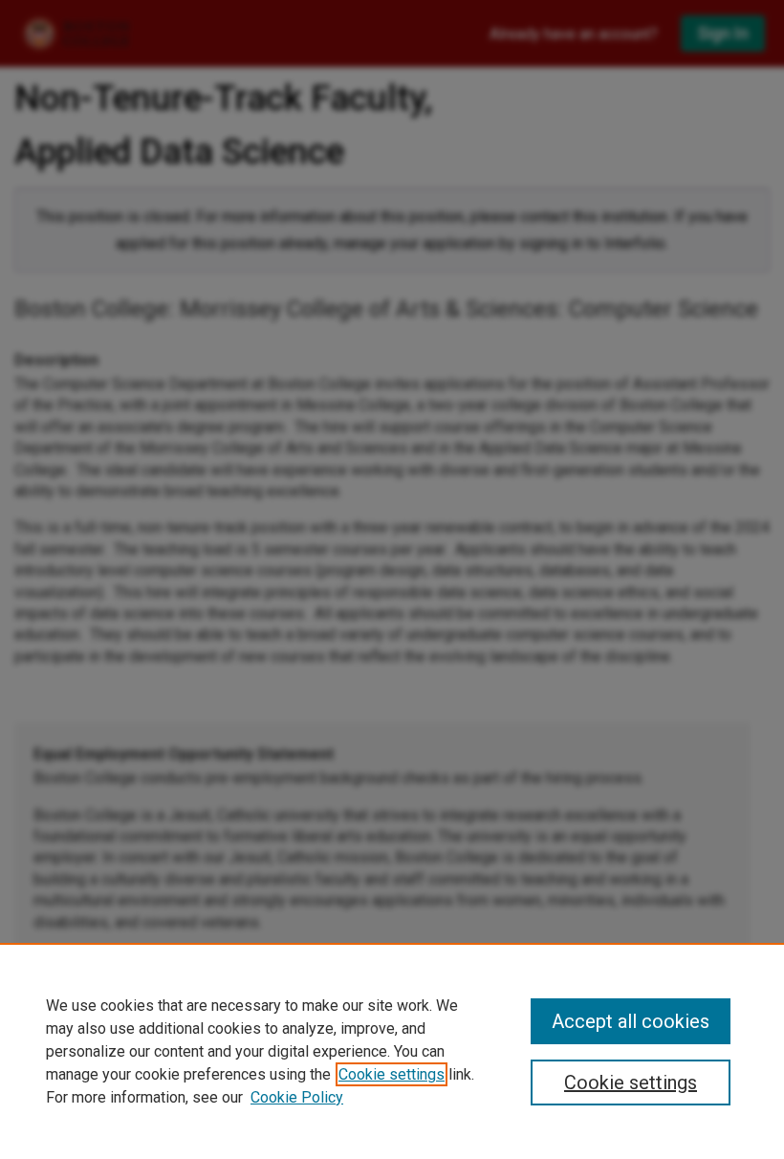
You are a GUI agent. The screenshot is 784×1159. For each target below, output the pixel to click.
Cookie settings (391, 1074)
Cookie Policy (296, 1097)
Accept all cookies (630, 1021)
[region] (392, 1051)
